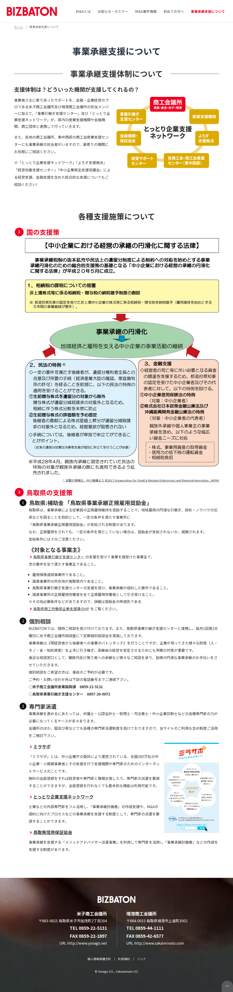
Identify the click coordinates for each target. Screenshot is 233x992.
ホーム (18, 27)
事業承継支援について (208, 11)
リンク (141, 959)
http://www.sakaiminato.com (159, 943)
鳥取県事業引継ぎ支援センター (58, 556)
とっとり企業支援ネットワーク (63, 797)
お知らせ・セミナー (113, 11)
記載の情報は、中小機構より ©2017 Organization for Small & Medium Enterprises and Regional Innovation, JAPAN (142, 480)
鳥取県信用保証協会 (52, 832)
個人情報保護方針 (99, 959)
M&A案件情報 (146, 11)
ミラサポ (42, 746)
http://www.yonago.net (87, 943)
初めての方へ (174, 11)
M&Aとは (83, 11)
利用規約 (124, 959)
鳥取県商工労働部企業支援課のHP (61, 608)
